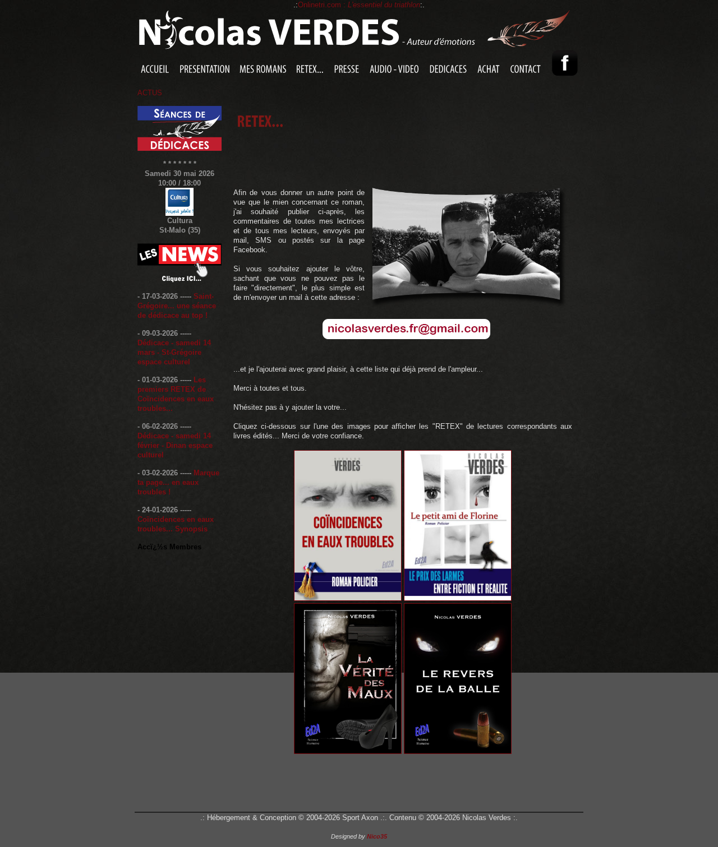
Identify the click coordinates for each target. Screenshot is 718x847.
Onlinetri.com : (359, 5)
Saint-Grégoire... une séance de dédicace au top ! (176, 306)
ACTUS (149, 93)
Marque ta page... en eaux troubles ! (178, 482)
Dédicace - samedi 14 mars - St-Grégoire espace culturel (174, 352)
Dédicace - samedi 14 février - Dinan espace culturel (175, 445)
